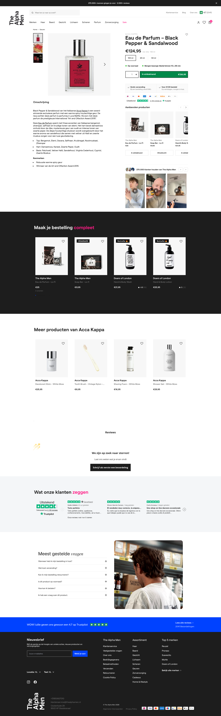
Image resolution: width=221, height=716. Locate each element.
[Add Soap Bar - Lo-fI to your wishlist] (102, 241)
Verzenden (108, 669)
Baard (135, 651)
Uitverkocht (161, 153)
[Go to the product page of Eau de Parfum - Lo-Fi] (136, 125)
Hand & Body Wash (183, 143)
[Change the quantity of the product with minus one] (128, 74)
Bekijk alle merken (170, 670)
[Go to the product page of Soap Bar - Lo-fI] (161, 125)
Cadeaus (136, 678)
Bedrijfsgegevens (111, 660)
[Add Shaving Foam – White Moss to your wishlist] (141, 343)
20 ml (142, 58)
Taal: (46, 672)
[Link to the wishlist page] (204, 22)
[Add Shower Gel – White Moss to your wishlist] (181, 343)
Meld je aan (80, 653)
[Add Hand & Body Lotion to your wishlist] (181, 241)
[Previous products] (181, 107)
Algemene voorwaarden (113, 709)
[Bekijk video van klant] (135, 191)
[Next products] (186, 107)
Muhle (165, 660)
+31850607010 (57, 699)
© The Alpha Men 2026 (111, 705)
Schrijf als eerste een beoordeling (110, 467)
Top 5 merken (170, 640)
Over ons (107, 655)
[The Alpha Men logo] (16, 18)
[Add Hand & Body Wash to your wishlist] (141, 241)
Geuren (42, 29)
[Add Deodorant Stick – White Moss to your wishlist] (63, 343)
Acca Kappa (81, 111)
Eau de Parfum (45, 123)
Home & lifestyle (140, 682)
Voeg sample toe (43, 295)
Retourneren (109, 673)
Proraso (165, 651)
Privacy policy (131, 709)
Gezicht (136, 655)
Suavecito (166, 655)
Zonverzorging (139, 673)
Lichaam (136, 660)
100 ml (130, 58)
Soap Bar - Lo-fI (156, 143)
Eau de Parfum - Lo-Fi (134, 143)
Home (35, 29)
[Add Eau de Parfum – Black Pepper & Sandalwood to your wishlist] (186, 34)
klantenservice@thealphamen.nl (66, 702)
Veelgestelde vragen (112, 651)
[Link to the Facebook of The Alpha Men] (35, 682)
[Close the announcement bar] (216, 3)
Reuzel (165, 646)
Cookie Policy (109, 678)
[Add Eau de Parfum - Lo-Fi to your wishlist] (63, 241)
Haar (134, 646)
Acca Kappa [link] (131, 34)
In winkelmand (136, 153)
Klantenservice (110, 646)
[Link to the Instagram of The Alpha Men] (28, 682)
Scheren (136, 664)
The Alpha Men (112, 640)
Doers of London (170, 664)
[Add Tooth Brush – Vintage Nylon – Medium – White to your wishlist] (102, 343)
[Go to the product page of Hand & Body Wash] (186, 125)
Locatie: (31, 672)
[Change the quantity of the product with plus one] (136, 74)
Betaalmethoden (111, 664)
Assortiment (139, 640)
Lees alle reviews (183, 623)
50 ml (153, 58)
